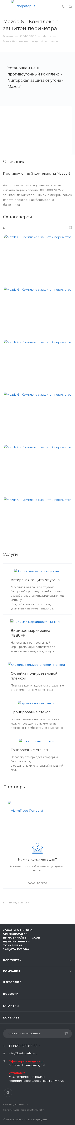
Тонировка (12, 945)
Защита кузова (16, 949)
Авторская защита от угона (35, 580)
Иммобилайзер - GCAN (21, 937)
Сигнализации (15, 933)
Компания (11, 971)
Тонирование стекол (29, 750)
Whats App (8, 1093)
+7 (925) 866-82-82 (23, 1046)
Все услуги (12, 960)
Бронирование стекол (31, 712)
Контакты (11, 1017)
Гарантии (11, 1005)
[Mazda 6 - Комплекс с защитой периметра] (38, 257)
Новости (10, 993)
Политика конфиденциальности (24, 1110)
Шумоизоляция (16, 941)
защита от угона (17, 929)
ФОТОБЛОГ (12, 982)
